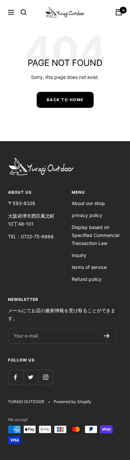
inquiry (79, 255)
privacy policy (87, 215)
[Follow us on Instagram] (45, 377)
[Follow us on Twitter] (30, 377)
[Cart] (118, 12)
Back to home (65, 99)
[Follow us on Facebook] (15, 377)
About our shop (88, 203)
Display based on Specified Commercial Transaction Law (95, 235)
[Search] (24, 12)
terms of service (89, 267)
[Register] (107, 336)
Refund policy (87, 279)
